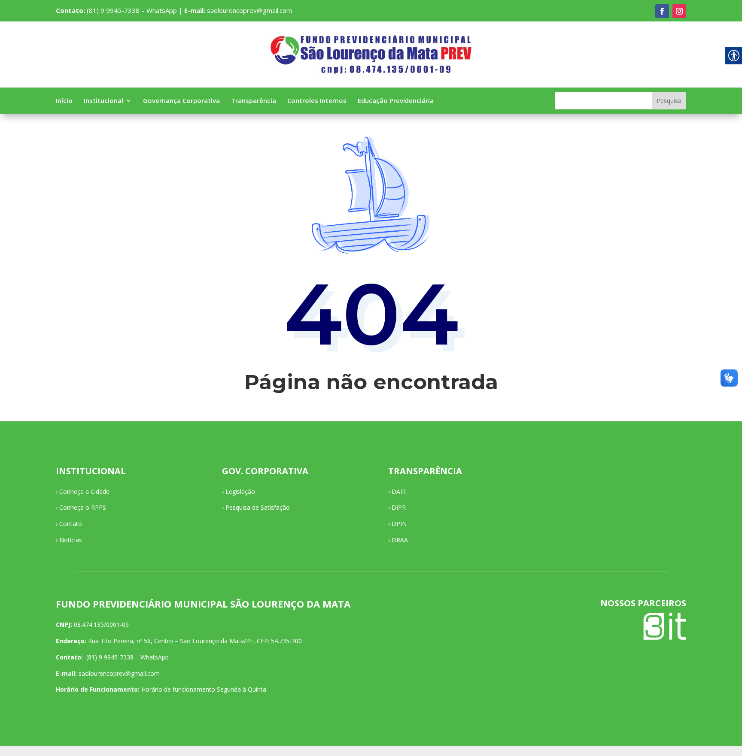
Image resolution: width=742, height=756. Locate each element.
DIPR (399, 507)
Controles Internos (317, 101)
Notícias (70, 540)
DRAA (400, 540)
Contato (70, 524)
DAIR (399, 491)
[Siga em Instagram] (679, 11)
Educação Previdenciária (396, 101)
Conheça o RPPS (82, 507)
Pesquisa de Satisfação (257, 507)
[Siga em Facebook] (662, 11)
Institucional (103, 101)
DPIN (399, 524)
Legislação (240, 491)
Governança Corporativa (181, 101)
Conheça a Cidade (84, 491)
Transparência (253, 101)
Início (64, 101)
